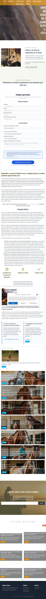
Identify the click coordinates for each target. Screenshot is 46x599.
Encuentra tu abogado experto (23, 283)
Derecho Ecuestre (26, 587)
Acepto (13, 303)
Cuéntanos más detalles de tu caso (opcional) (12, 140)
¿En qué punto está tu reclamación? (10, 131)
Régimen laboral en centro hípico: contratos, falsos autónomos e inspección (18, 377)
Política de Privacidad (29, 596)
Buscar (2, 500)
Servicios (10, 1)
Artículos (28, 1)
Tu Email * (5, 108)
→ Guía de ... (28, 339)
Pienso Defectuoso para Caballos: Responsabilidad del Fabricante (8, 552)
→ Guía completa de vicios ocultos (10, 339)
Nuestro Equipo (25, 590)
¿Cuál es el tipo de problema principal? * (11, 125)
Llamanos (16, 497)
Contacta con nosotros (31, 67)
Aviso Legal (24, 596)
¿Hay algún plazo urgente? (8, 136)
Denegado (23, 303)
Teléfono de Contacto (7, 112)
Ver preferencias (32, 303)
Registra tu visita (27, 497)
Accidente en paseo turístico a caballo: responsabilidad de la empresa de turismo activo (21, 451)
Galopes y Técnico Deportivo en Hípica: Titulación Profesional (9, 535)
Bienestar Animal (20, 4)
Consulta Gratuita (26, 591)
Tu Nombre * (5, 104)
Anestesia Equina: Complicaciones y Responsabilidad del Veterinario (32, 569)
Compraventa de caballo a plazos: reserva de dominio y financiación (16, 436)
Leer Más (27, 341)
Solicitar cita (36, 588)
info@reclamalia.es (37, 587)
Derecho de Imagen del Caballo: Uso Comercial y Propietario (34, 535)
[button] (37, 294)
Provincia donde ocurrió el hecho (9, 116)
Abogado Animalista (5, 368)
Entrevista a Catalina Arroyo (8, 348)
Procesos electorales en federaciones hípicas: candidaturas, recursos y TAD (18, 466)
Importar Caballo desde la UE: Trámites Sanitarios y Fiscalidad (9, 569)
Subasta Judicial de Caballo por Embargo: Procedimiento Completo (33, 552)
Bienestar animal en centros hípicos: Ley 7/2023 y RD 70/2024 (15, 392)
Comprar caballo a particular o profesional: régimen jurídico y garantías (17, 407)
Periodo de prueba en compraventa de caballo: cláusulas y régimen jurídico (18, 422)
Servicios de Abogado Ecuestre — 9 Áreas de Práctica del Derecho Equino (17, 286)
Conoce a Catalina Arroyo (32, 204)
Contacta (28, 4)
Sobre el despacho (37, 1)
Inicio (5, 1)
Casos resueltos (20, 1)
